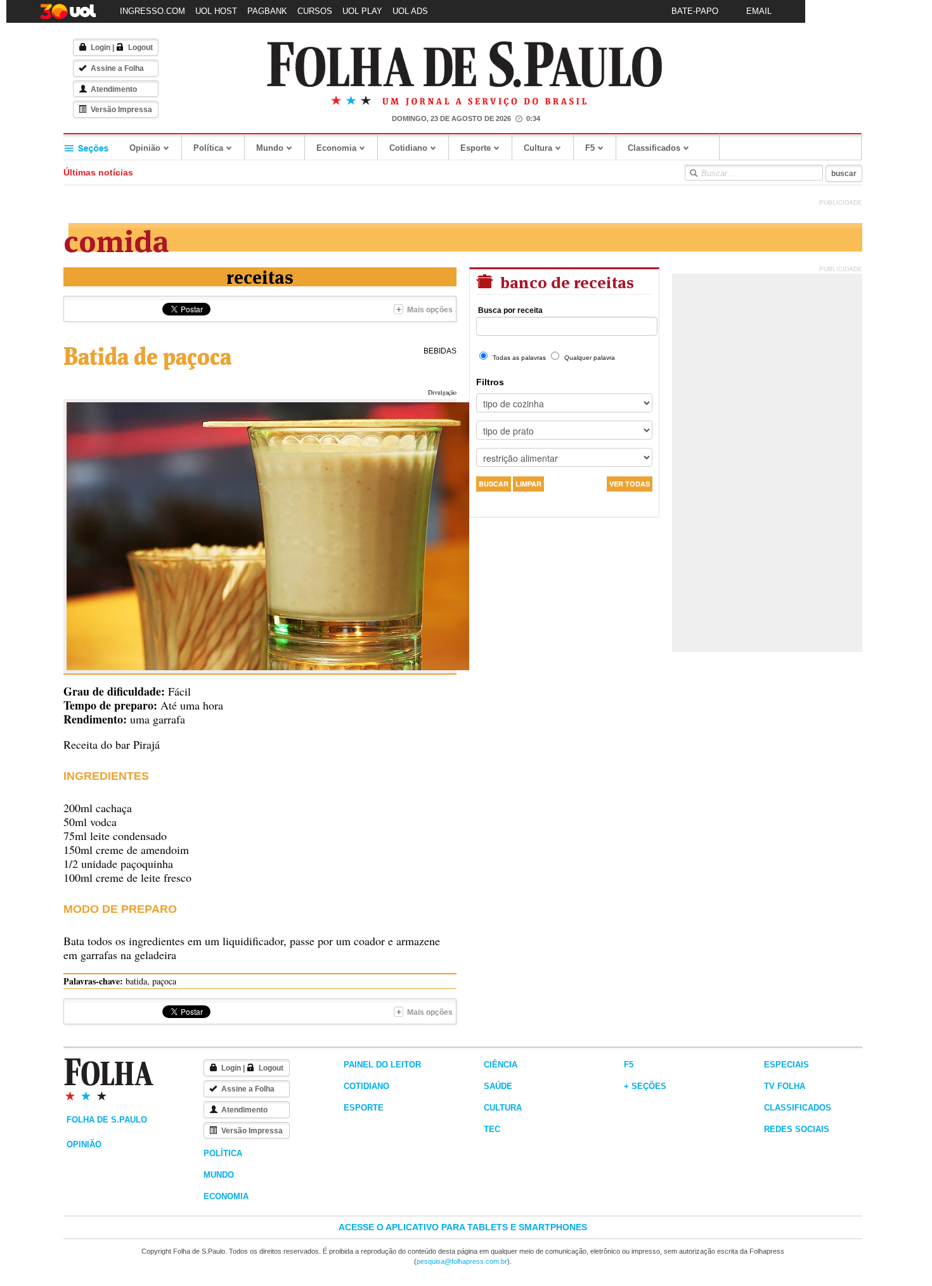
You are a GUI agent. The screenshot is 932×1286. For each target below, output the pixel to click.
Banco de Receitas (565, 281)
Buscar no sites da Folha (693, 173)
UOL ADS (410, 11)
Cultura (538, 148)
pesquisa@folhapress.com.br (462, 1261)
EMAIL (759, 11)
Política (208, 148)
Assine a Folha (117, 68)
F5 (590, 148)
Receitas (260, 276)
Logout (140, 47)
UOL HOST (216, 11)
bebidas (440, 351)
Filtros (490, 382)
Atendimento (114, 89)
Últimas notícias (98, 172)
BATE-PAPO (694, 11)
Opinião (144, 148)
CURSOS (314, 11)
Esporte (475, 148)
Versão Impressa (121, 109)
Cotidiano (408, 148)
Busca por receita (510, 310)
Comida (116, 238)
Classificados (654, 148)
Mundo (269, 148)
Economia (336, 148)
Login (100, 47)
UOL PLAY (362, 11)
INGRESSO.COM (152, 11)
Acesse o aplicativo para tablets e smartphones (463, 1227)
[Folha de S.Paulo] (465, 65)
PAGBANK (267, 11)
